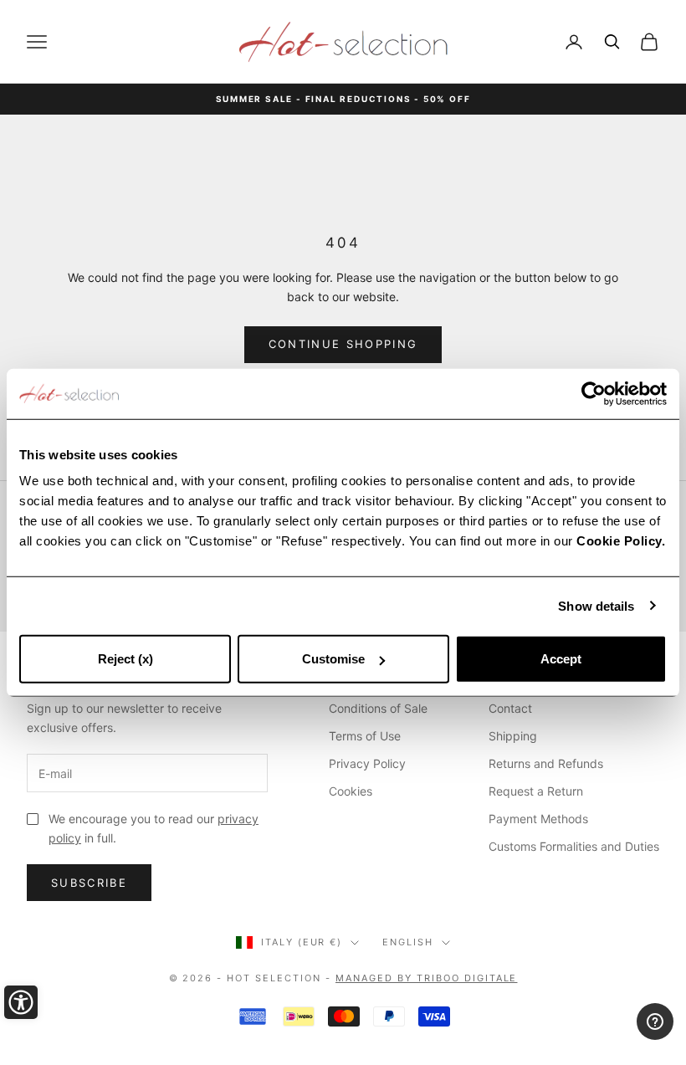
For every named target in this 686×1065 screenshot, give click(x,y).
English (407, 942)
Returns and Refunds (546, 763)
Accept (560, 659)
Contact (510, 708)
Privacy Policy (367, 763)
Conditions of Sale (378, 708)
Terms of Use (365, 736)
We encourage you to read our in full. (154, 828)
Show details (596, 605)
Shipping (513, 736)
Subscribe (89, 882)
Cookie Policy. (620, 541)
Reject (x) (125, 659)
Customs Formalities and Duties (574, 846)
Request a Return (536, 791)
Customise (333, 659)
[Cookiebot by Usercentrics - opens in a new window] (593, 393)
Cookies (350, 791)
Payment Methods (538, 819)
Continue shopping (343, 344)
